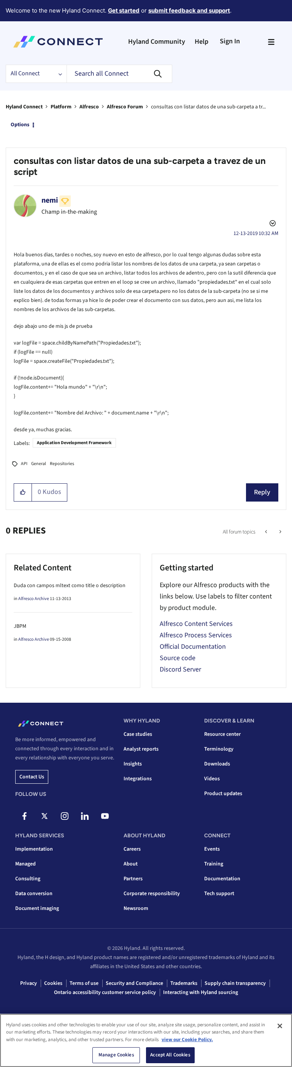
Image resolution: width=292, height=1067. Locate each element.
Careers (132, 849)
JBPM (20, 626)
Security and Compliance (134, 983)
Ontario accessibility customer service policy (105, 992)
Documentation (222, 879)
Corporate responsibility (152, 893)
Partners (133, 879)
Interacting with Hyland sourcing (200, 992)
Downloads (217, 764)
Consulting (27, 879)
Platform (61, 107)
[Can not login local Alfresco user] (266, 532)
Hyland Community (156, 41)
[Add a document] (279, 532)
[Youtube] (105, 816)
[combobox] (119, 74)
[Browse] (271, 41)
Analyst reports (141, 749)
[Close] (279, 1026)
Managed (25, 864)
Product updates (223, 793)
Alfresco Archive (33, 598)
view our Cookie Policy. (187, 1039)
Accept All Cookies (170, 1054)
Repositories (62, 463)
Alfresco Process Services (196, 635)
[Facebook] (24, 816)
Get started (124, 10)
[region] (146, 1040)
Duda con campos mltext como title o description (69, 585)
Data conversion (33, 893)
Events (212, 849)
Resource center (222, 734)
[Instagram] (65, 816)
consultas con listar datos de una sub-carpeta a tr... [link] (208, 107)
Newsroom (136, 908)
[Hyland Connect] (58, 42)
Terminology (218, 749)
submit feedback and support (189, 10)
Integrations (138, 779)
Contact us (31, 777)
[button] (23, 492)
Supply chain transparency (235, 983)
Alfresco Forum (125, 107)
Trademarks (183, 983)
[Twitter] (44, 816)
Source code (177, 658)
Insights (133, 764)
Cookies (53, 983)
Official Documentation (193, 646)
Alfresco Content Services (196, 624)
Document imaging (37, 908)
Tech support (219, 893)
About (131, 864)
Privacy (28, 983)
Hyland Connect (24, 107)
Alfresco (89, 107)
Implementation (34, 849)
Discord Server (180, 669)
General (38, 463)
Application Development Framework (74, 443)
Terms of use (84, 983)
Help (201, 41)
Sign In (230, 41)
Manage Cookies (116, 1054)
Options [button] (20, 125)
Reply (262, 492)
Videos (212, 779)
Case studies (138, 734)
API (24, 463)
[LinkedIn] (85, 816)
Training (213, 864)
